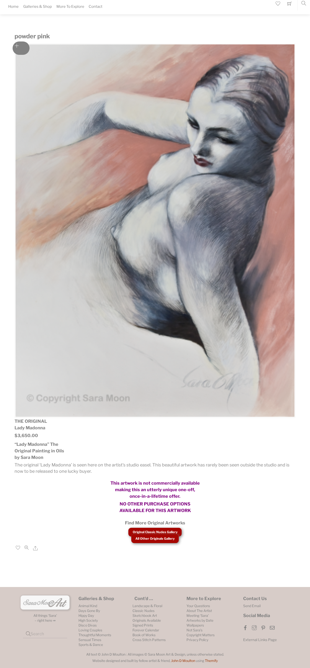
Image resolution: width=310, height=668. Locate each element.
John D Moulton (183, 661)
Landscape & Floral (147, 606)
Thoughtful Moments (94, 635)
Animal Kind (87, 606)
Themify (211, 661)
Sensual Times (89, 640)
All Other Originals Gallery (155, 538)
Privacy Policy (197, 640)
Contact (95, 6)
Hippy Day (86, 615)
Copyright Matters (200, 635)
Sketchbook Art (144, 615)
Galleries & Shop (37, 6)
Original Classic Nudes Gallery (155, 532)
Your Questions (198, 606)
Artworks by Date (199, 620)
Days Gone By (89, 611)
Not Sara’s (194, 630)
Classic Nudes (143, 611)
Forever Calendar (145, 630)
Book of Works (143, 635)
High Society (88, 620)
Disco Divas (87, 625)
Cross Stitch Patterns (149, 640)
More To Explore (70, 6)
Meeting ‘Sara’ (197, 615)
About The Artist (199, 611)
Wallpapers (195, 625)
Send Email (252, 606)
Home (13, 6)
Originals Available (146, 620)
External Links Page (260, 640)
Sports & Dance (90, 645)
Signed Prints (142, 625)
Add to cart (21, 48)
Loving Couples (90, 630)
